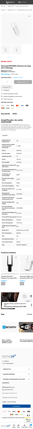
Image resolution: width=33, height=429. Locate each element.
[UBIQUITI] (10, 2)
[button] (14, 426)
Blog (2, 314)
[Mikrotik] (23, 2)
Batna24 (3, 6)
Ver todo (29, 314)
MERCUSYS (11, 6)
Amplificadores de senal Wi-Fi (10, 273)
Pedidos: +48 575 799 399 (9, 402)
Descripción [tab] (5, 114)
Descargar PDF (6, 87)
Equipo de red (11, 10)
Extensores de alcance (22, 6)
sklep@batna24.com (9, 387)
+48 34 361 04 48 (8, 389)
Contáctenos (16, 406)
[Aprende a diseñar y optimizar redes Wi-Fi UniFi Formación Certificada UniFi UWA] (16, 300)
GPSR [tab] (15, 114)
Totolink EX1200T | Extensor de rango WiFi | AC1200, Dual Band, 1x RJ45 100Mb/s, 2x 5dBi (9, 277)
